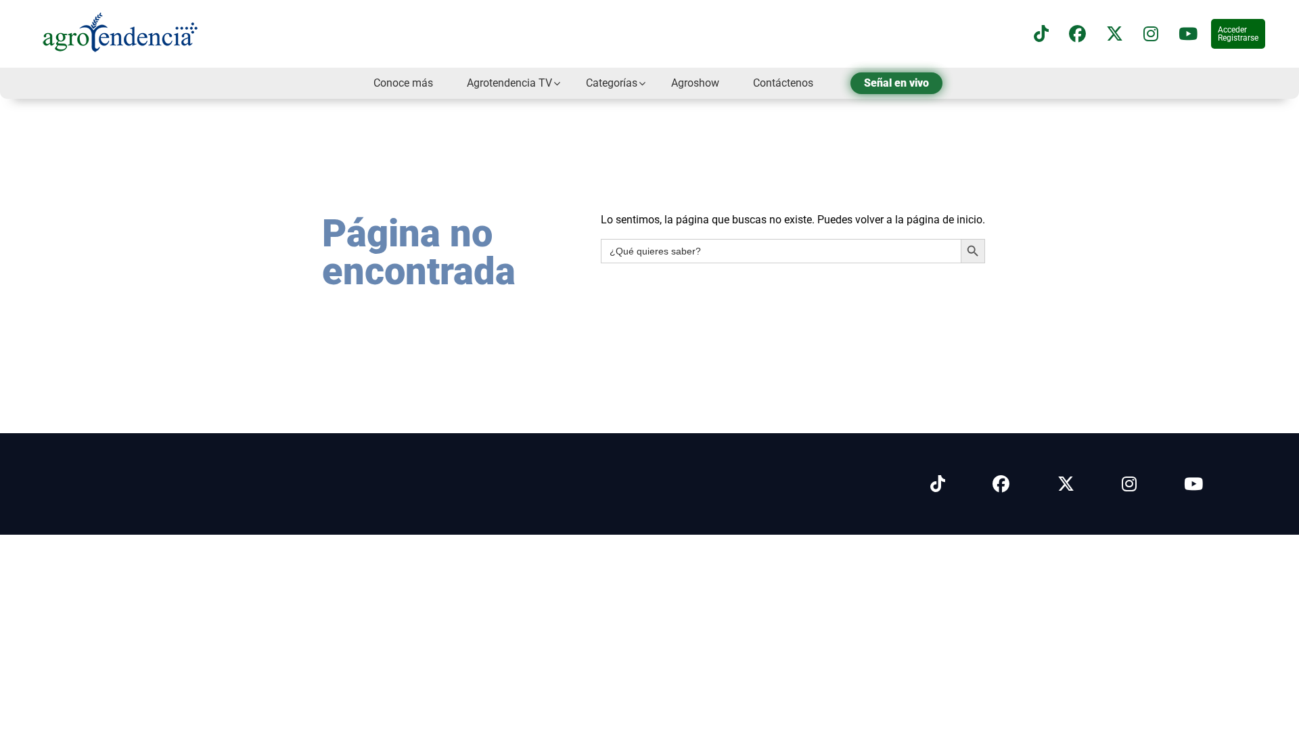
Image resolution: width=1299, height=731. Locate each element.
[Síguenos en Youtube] (1193, 484)
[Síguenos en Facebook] (1077, 34)
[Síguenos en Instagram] (1129, 484)
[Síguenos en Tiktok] (937, 484)
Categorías (611, 82)
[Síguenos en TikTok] (1041, 34)
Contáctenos (783, 82)
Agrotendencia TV (509, 82)
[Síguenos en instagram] (1150, 34)
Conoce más (403, 82)
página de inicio (944, 219)
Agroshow (695, 82)
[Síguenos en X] (1114, 34)
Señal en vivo (896, 82)
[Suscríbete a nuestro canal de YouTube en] (1188, 34)
